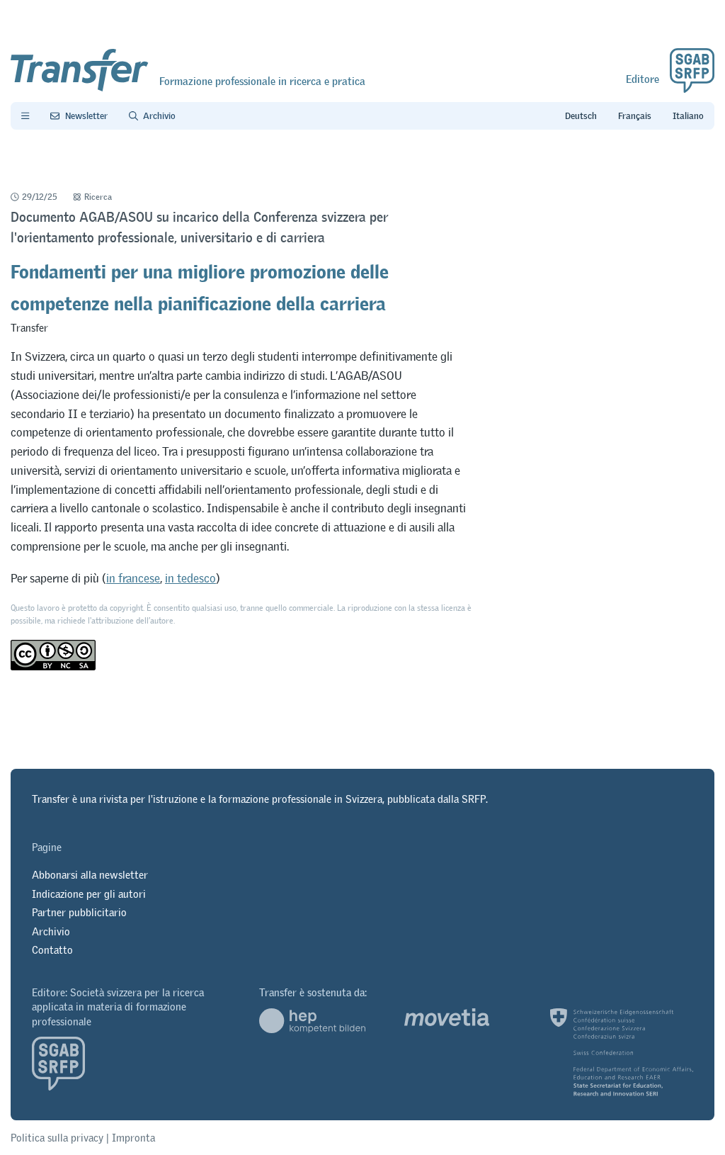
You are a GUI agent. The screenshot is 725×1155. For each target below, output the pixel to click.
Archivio (51, 931)
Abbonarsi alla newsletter (90, 874)
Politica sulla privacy (57, 1137)
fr (634, 116)
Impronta (133, 1137)
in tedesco (190, 578)
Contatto (52, 950)
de (580, 116)
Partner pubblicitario (79, 912)
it (688, 116)
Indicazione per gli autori (89, 894)
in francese (133, 578)
